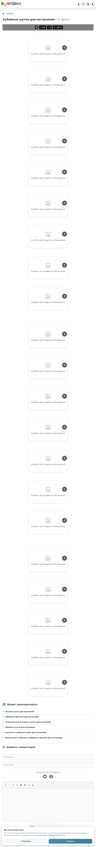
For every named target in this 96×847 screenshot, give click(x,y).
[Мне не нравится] (61, 27)
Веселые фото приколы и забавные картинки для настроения (33, 737)
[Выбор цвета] (25, 785)
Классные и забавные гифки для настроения (25, 732)
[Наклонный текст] (9, 785)
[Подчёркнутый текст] (13, 785)
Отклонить (26, 841)
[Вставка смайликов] (21, 785)
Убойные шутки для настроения (20, 727)
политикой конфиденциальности (51, 835)
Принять (71, 841)
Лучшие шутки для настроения (19, 711)
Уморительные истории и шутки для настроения (28, 722)
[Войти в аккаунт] (78, 4)
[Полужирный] (5, 785)
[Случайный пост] (88, 4)
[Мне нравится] (55, 27)
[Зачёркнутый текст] (17, 785)
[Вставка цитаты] (29, 785)
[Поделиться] (36, 27)
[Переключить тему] (93, 4)
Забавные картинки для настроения (22, 717)
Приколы (10, 14)
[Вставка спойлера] (33, 785)
